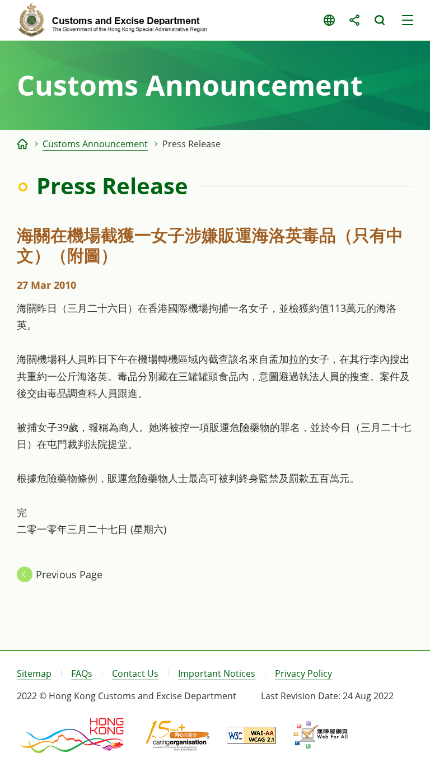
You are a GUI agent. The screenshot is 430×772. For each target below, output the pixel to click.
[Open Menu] (407, 20)
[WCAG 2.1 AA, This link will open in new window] (251, 735)
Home (22, 143)
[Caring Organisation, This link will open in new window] (178, 735)
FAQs (81, 673)
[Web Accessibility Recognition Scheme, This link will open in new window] (320, 735)
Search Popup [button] (379, 20)
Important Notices (216, 673)
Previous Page (69, 574)
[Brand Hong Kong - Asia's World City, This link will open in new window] (73, 735)
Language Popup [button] (329, 20)
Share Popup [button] (354, 20)
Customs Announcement (95, 144)
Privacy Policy (303, 673)
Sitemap (34, 673)
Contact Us (135, 673)
